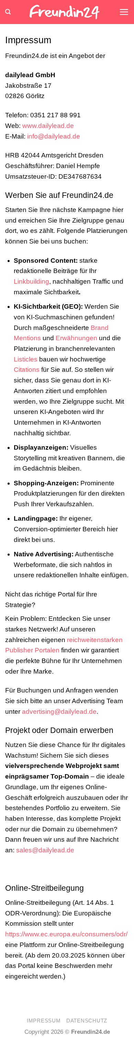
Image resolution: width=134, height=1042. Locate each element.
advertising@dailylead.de (59, 711)
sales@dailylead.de (45, 850)
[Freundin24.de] (65, 12)
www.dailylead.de (48, 125)
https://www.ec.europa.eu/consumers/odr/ (66, 934)
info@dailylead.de (53, 136)
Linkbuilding (31, 281)
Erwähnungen (76, 338)
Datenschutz (86, 1020)
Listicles (25, 359)
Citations (27, 369)
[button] (8, 12)
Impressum (44, 1020)
